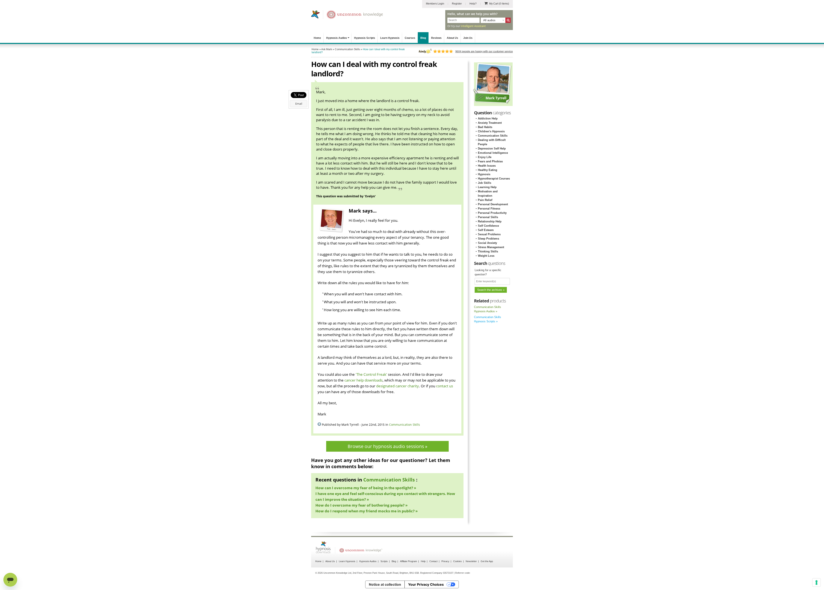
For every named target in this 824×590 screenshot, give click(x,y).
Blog (423, 37)
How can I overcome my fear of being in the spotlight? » (365, 487)
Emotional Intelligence (493, 152)
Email (298, 104)
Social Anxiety (487, 242)
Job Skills (484, 182)
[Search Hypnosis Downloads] (508, 20)
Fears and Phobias (490, 161)
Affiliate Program (408, 561)
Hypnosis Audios (336, 37)
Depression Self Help (492, 148)
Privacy (445, 561)
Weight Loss (486, 255)
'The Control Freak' (371, 374)
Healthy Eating (487, 170)
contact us (444, 385)
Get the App (487, 561)
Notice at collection (385, 584)
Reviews (436, 37)
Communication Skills (404, 425)
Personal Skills (488, 217)
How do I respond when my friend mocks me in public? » (366, 511)
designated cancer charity (397, 385)
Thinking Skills (488, 251)
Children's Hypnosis (491, 131)
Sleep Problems (488, 238)
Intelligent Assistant (473, 26)
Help (423, 561)
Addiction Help (488, 118)
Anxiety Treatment (490, 122)
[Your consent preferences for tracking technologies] (816, 582)
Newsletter (471, 561)
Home (317, 37)
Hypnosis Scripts (364, 37)
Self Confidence (488, 225)
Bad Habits (485, 127)
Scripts (384, 561)
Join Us (468, 37)
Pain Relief (485, 200)
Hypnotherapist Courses (494, 178)
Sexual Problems (489, 234)
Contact (433, 561)
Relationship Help (489, 221)
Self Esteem (486, 230)
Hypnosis (484, 174)
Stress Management (491, 247)
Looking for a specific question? (488, 272)
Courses (410, 37)
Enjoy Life (484, 157)
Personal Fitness (489, 208)
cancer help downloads (363, 380)
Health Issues (487, 165)
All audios (489, 20)
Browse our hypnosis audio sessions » (387, 446)
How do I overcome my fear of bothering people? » (361, 505)
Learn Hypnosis (390, 37)
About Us (452, 37)
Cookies (457, 561)
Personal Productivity (492, 212)
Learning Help (487, 187)
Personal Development (493, 204)
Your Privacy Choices (426, 584)
